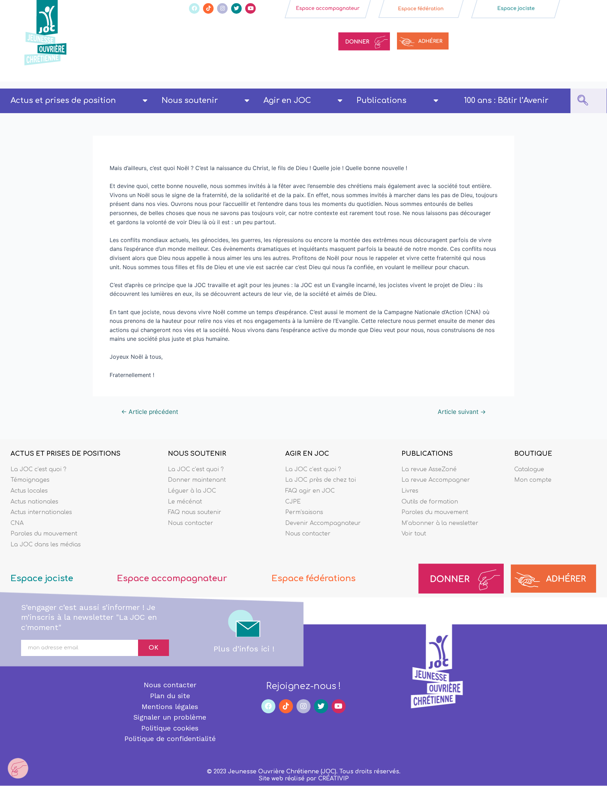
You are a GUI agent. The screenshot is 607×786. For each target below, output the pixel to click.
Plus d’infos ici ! (244, 648)
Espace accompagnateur (172, 578)
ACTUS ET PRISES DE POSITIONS (65, 453)
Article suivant (462, 412)
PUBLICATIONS (427, 453)
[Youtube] (250, 8)
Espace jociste (42, 578)
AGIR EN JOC (307, 453)
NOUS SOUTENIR (197, 453)
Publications (381, 100)
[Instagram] (222, 8)
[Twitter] (236, 8)
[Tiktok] (208, 8)
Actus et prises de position (63, 100)
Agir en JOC (287, 100)
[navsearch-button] (583, 101)
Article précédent (149, 412)
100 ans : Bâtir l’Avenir (506, 100)
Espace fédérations (313, 578)
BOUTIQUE (533, 453)
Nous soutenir (190, 100)
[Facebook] (194, 8)
